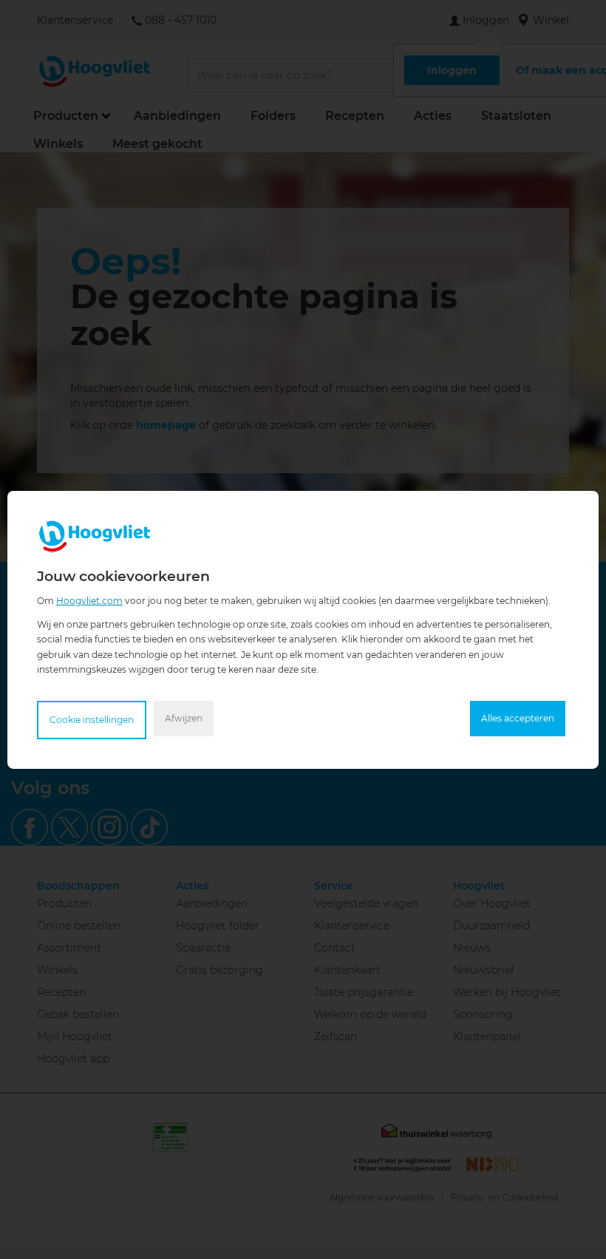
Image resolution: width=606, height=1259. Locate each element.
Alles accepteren (517, 718)
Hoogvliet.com (89, 599)
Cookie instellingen (92, 719)
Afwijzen (183, 718)
